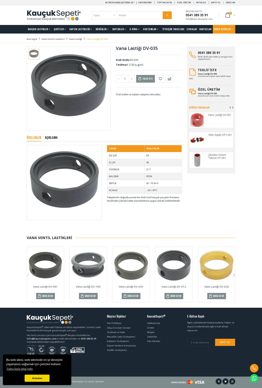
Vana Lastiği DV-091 (45, 286)
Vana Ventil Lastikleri (53, 39)
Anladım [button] (37, 378)
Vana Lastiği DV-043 (131, 286)
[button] (230, 15)
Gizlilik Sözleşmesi (117, 350)
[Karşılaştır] (169, 79)
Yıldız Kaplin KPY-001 (220, 134)
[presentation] (230, 107)
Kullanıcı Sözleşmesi (118, 341)
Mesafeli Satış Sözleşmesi (121, 336)
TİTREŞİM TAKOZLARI (173, 29)
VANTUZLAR (205, 29)
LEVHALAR (192, 29)
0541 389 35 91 (209, 52)
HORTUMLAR (149, 29)
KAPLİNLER (118, 29)
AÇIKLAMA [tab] (51, 137)
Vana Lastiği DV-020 (216, 286)
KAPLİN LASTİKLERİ (80, 29)
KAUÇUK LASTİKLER (38, 29)
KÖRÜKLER (101, 29)
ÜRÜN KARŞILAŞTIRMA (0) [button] (120, 2)
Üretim (150, 327)
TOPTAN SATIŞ (164, 2)
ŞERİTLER (59, 29)
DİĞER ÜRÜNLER (222, 29)
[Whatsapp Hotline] (254, 378)
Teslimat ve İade (116, 332)
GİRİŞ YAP (230, 2)
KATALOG (201, 2)
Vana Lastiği (75, 39)
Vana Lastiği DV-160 (88, 286)
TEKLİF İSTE (207, 70)
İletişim (151, 332)
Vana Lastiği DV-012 (173, 286)
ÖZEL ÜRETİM (184, 2)
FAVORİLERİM (145, 2)
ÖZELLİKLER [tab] (34, 137)
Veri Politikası (114, 323)
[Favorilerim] (160, 79)
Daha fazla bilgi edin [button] (20, 369)
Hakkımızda (153, 323)
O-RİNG (133, 29)
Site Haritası (153, 341)
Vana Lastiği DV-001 (219, 114)
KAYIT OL (215, 2)
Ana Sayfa (32, 39)
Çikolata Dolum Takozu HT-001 (217, 156)
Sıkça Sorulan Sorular (118, 327)
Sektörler (152, 336)
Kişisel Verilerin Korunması (121, 345)
